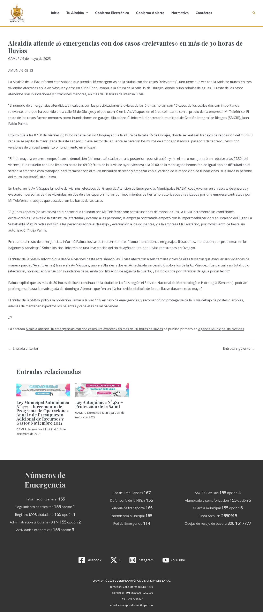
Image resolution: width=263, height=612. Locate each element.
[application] (86, 13)
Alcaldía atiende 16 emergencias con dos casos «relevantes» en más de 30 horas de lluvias (94, 329)
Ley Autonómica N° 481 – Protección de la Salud (99, 404)
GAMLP (14, 58)
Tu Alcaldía (75, 13)
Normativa (180, 13)
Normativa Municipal (42, 429)
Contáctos (204, 13)
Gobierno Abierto (150, 13)
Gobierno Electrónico (112, 13)
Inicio (55, 13)
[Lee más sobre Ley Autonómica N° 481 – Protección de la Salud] (102, 389)
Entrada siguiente (238, 348)
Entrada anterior (23, 348)
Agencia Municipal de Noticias (221, 329)
